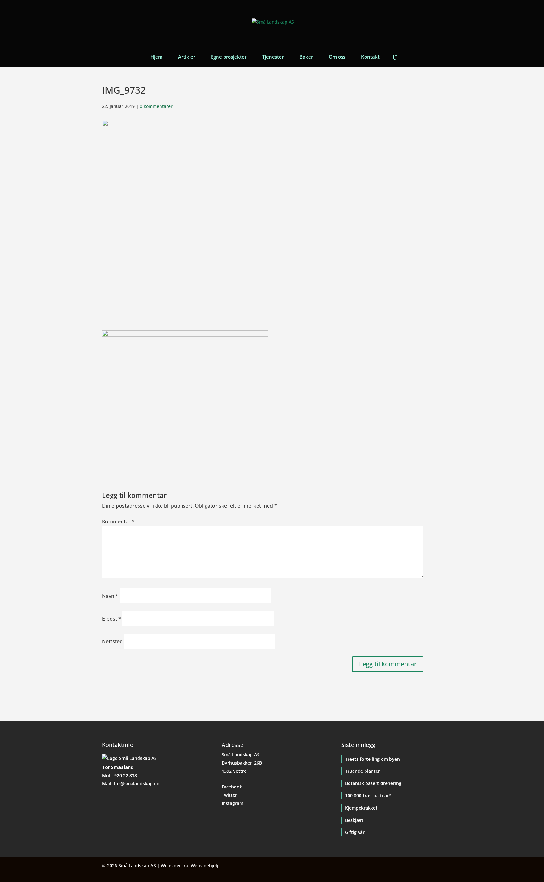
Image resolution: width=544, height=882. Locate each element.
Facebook (232, 787)
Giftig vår (355, 832)
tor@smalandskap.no (137, 784)
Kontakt (370, 57)
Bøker (306, 57)
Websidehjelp (205, 865)
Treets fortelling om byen (372, 759)
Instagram (232, 803)
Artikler (186, 57)
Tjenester (273, 57)
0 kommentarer (156, 106)
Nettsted (112, 641)
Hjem (156, 57)
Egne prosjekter (228, 57)
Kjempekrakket (361, 808)
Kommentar (118, 521)
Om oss (337, 57)
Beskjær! (354, 820)
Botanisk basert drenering (373, 783)
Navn (110, 596)
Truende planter (362, 771)
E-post (111, 618)
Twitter (229, 795)
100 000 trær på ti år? (368, 796)
